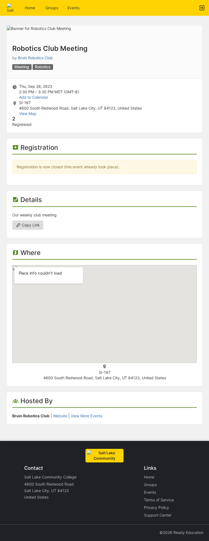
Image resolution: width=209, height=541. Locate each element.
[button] (11, 7)
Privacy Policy (156, 507)
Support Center (157, 515)
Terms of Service (159, 500)
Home (149, 477)
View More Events (86, 415)
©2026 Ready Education (181, 532)
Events (73, 7)
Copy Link (30, 225)
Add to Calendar (33, 97)
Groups (51, 7)
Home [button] (30, 7)
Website (60, 415)
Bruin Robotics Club (35, 57)
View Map (27, 113)
